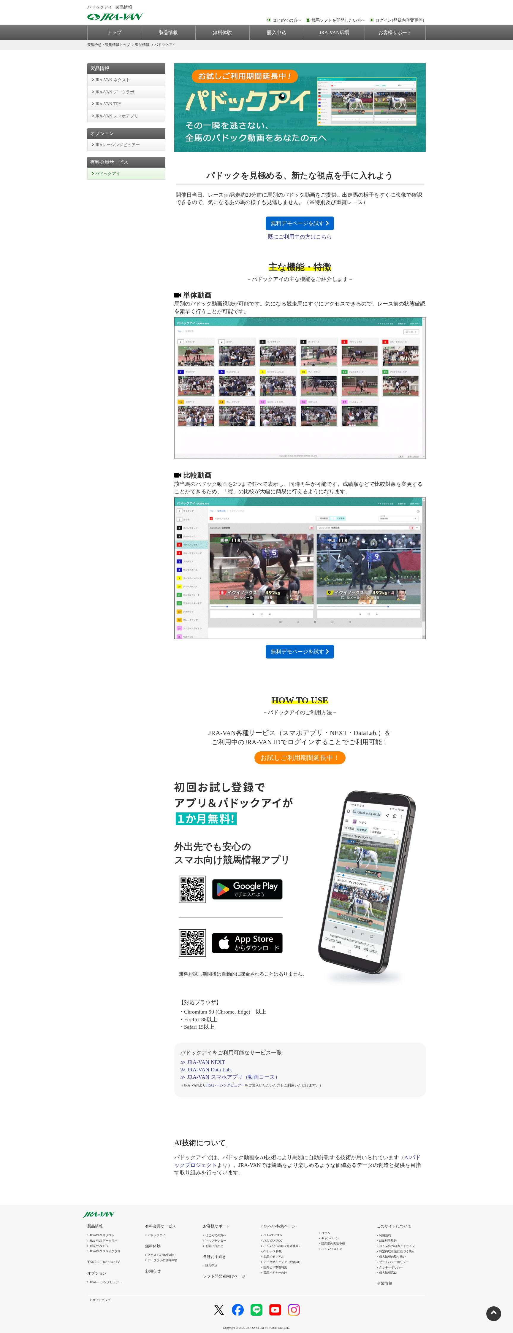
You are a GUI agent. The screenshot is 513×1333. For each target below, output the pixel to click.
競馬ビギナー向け (275, 1272)
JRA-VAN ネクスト (112, 80)
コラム (325, 1233)
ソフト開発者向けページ (224, 1276)
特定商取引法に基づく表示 (397, 1251)
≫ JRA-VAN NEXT (202, 1062)
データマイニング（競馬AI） (282, 1262)
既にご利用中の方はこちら (300, 237)
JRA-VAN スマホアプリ (116, 116)
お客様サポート (395, 32)
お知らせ (153, 1271)
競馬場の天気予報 (333, 1243)
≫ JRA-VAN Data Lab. (206, 1070)
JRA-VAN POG (272, 1240)
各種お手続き (214, 1256)
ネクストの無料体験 (161, 1254)
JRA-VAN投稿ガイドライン (397, 1246)
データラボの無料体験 (162, 1260)
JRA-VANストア (331, 1249)
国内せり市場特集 (275, 1267)
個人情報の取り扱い (392, 1256)
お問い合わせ (214, 1246)
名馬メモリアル (273, 1256)
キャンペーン (330, 1238)
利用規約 (385, 1235)
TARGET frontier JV (103, 1262)
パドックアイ (107, 173)
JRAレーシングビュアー (117, 145)
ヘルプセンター (215, 1240)
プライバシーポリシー (394, 1262)
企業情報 (384, 1283)
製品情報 (168, 32)
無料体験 (222, 32)
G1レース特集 (272, 1251)
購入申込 (276, 32)
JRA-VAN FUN (272, 1235)
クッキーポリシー (391, 1267)
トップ (114, 32)
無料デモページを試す (298, 223)
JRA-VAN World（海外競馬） (282, 1246)
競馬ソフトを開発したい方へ (338, 20)
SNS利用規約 (388, 1240)
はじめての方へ (287, 20)
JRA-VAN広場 (334, 32)
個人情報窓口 (388, 1272)
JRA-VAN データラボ (114, 92)
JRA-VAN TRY (107, 104)
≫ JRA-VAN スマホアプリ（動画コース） (230, 1077)
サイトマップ (101, 1300)
